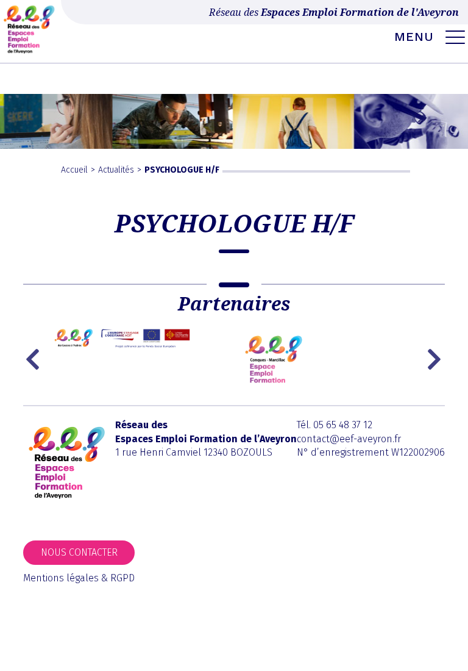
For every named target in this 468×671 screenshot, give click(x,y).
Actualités (116, 170)
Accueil (74, 170)
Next (436, 359)
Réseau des (334, 12)
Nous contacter (79, 552)
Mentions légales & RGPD (79, 578)
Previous (35, 359)
